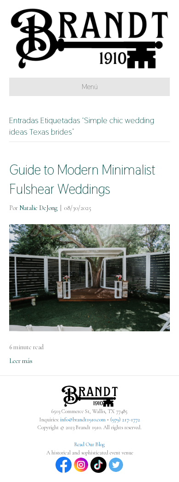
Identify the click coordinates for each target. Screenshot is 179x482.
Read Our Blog (89, 444)
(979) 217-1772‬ (125, 419)
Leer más (21, 361)
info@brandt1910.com (83, 419)
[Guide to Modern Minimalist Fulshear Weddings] (89, 277)
